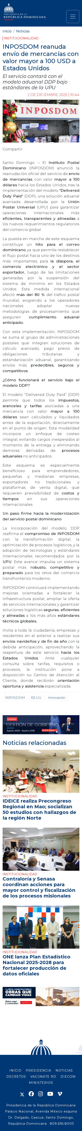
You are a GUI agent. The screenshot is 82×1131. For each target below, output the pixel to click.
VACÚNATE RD (43, 1077)
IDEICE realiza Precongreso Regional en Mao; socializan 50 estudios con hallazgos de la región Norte (39, 809)
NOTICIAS (64, 1070)
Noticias (23, 31)
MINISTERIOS (41, 1083)
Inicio (7, 31)
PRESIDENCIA (38, 1070)
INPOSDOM (15, 698)
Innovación (56, 698)
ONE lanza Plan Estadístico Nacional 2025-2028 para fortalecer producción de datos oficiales (36, 965)
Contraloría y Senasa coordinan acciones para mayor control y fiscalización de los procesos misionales (39, 887)
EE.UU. (36, 698)
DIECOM (68, 1077)
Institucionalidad (21, 38)
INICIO (15, 1070)
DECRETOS (16, 1077)
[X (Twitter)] (22, 1094)
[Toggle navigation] (72, 16)
